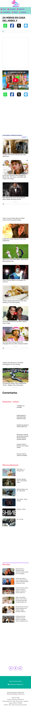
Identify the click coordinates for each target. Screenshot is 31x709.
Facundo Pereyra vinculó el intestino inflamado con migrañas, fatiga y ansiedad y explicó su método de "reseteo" (21, 610)
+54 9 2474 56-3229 (16, 681)
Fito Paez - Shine (21, 509)
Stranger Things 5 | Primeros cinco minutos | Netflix (23, 446)
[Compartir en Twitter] (19, 25)
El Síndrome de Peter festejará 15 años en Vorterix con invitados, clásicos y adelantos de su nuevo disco (21, 619)
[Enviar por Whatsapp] (5, 25)
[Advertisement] (15, 52)
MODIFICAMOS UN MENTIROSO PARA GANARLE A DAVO (21, 417)
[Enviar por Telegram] (26, 25)
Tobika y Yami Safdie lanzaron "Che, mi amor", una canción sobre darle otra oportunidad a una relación (21, 600)
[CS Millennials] (15, 3)
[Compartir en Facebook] (12, 25)
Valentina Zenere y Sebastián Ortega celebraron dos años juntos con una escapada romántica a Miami (21, 572)
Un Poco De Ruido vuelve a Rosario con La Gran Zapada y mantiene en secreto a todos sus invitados (21, 591)
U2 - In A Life (20, 519)
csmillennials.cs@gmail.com (16, 684)
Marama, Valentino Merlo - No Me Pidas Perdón (22, 481)
